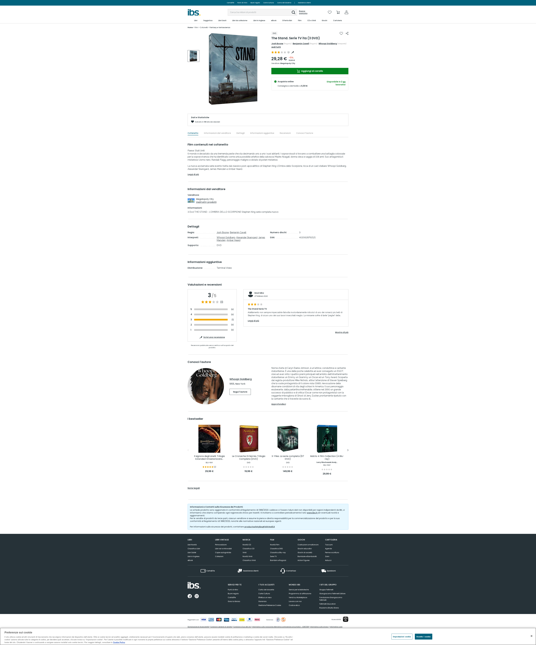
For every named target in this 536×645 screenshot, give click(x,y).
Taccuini (329, 544)
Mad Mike (259, 293)
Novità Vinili (247, 556)
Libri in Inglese (193, 556)
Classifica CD (248, 548)
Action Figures (304, 560)
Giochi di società (305, 552)
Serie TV (273, 556)
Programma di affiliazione (300, 593)
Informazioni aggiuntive (262, 133)
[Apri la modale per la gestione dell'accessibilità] (345, 619)
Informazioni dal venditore (217, 133)
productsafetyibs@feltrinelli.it (259, 526)
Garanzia (262, 601)
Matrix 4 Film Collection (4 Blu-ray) (327, 458)
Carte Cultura (268, 3)
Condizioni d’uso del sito (242, 627)
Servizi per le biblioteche (299, 589)
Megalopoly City (287, 63)
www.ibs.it (312, 512)
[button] (293, 12)
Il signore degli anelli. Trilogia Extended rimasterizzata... (209, 458)
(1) (221, 302)
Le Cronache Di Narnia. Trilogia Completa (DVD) (248, 458)
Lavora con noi (295, 601)
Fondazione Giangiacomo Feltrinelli (330, 598)
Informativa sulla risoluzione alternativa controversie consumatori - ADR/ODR (280, 627)
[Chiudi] (531, 636)
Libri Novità (192, 544)
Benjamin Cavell (301, 43)
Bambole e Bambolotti (307, 556)
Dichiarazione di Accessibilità (198, 627)
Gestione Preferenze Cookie (269, 605)
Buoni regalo (255, 3)
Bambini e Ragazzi (278, 560)
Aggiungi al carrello (312, 71)
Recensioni (285, 133)
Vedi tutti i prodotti (206, 202)
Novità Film (274, 544)
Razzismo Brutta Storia (329, 608)
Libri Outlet (192, 552)
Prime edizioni (221, 544)
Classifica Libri (194, 548)
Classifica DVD (276, 548)
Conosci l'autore (304, 133)
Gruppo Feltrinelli (326, 589)
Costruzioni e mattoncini (308, 544)
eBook (190, 560)
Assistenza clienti (304, 3)
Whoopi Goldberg (328, 43)
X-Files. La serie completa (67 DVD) (288, 458)
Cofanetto (193, 133)
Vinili (245, 552)
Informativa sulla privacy (319, 627)
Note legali (194, 488)
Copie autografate (223, 552)
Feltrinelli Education (327, 604)
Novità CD (247, 544)
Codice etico (294, 605)
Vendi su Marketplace (298, 597)
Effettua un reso (264, 597)
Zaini (327, 556)
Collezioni (219, 556)
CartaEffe (230, 3)
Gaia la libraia (234, 601)
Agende (328, 548)
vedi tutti (276, 47)
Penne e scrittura (332, 552)
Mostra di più (341, 332)
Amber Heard (233, 240)
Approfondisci (278, 404)
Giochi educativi (305, 548)
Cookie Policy (119, 642)
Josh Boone (277, 43)
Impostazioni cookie (402, 636)
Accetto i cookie (423, 636)
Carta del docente (284, 3)
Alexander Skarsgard (246, 237)
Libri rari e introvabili (223, 548)
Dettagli (240, 133)
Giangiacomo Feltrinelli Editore (332, 593)
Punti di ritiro (242, 3)
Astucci (328, 560)
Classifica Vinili (249, 560)
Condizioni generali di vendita (221, 627)
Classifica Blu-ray (278, 552)
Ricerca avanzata (303, 12)
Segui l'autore (240, 391)
